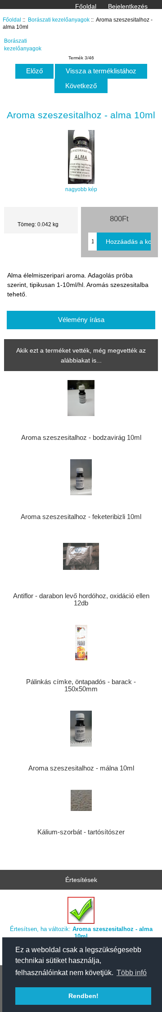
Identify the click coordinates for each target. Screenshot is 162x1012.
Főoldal (85, 6)
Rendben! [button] (83, 995)
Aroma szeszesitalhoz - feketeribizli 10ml (81, 516)
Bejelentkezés (128, 6)
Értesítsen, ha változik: (81, 933)
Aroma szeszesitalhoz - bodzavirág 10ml (81, 437)
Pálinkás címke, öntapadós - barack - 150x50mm (81, 685)
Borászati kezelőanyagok (59, 19)
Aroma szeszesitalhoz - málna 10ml (81, 768)
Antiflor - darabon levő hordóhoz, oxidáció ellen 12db (81, 599)
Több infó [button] (132, 972)
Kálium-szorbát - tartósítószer (81, 832)
